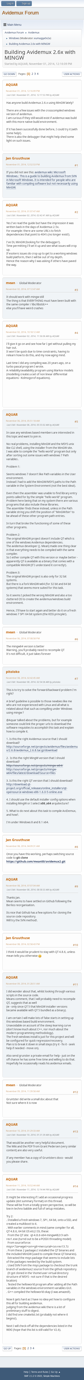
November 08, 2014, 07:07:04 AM (23, 885)
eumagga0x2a (42, 38)
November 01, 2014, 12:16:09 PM (23, 90)
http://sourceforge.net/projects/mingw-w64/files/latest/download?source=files (31, 771)
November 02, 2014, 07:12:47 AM (23, 289)
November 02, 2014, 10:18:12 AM (23, 332)
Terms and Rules (39, 1371)
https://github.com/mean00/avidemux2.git (35, 861)
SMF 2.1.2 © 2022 (33, 1376)
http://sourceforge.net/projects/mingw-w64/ (34, 765)
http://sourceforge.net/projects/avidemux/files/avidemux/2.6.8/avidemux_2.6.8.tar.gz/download (42, 748)
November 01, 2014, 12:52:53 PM (23, 164)
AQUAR (12, 84)
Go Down (9, 74)
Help (26, 1371)
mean (10, 283)
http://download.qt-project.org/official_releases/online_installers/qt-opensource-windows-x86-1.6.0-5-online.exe (36, 788)
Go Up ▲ (56, 1371)
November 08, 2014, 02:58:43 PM (23, 944)
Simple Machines (51, 1376)
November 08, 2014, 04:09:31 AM (23, 846)
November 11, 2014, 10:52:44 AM (23, 1185)
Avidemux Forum (20, 12)
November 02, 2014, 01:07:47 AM (23, 211)
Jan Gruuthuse (18, 158)
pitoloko (13, 671)
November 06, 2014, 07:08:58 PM (23, 638)
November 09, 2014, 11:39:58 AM (23, 1091)
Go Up (7, 1348)
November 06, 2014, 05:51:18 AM (23, 420)
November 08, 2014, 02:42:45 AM (23, 677)
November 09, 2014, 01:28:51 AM (23, 983)
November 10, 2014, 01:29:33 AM (23, 1130)
